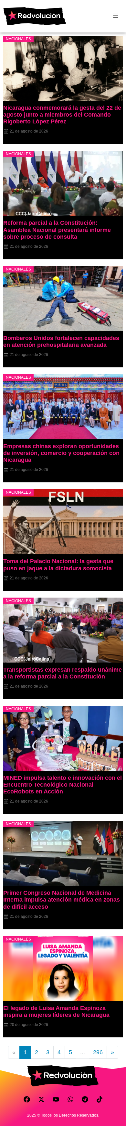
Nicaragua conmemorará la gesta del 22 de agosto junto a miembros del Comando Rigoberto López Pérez (62, 115)
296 (98, 1052)
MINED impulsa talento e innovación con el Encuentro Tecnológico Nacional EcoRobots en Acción (62, 785)
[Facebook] (26, 1099)
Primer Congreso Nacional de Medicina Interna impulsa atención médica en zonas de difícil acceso (61, 900)
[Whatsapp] (70, 1099)
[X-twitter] (41, 1099)
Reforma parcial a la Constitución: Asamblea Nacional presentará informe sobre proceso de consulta (57, 230)
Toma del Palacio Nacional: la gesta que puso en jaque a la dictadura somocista (58, 564)
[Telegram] (85, 1099)
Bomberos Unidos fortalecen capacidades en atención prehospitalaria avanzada (61, 341)
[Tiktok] (99, 1099)
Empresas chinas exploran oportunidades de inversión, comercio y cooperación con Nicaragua (61, 453)
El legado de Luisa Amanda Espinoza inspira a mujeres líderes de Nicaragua (56, 1011)
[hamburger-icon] (115, 16)
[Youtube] (55, 1099)
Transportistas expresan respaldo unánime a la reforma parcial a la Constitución (62, 673)
